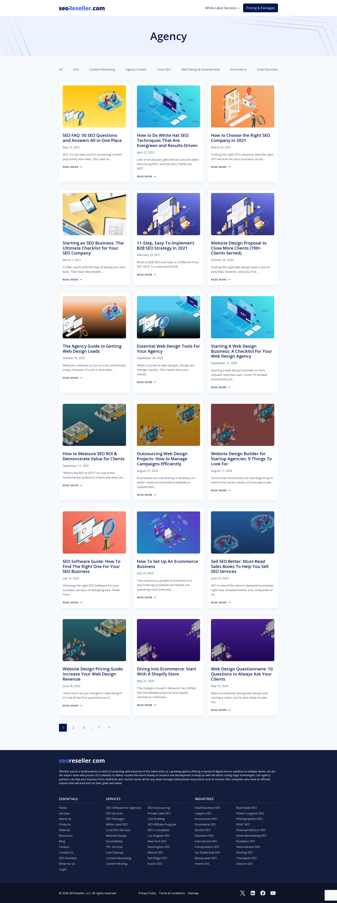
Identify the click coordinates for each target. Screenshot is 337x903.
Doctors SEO (244, 864)
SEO (76, 69)
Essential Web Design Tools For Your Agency (168, 348)
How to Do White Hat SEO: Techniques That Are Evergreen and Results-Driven (167, 140)
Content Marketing (102, 69)
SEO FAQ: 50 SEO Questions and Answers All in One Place (92, 137)
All (61, 69)
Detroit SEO (155, 852)
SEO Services (114, 813)
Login (63, 869)
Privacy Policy (147, 893)
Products (65, 824)
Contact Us (66, 852)
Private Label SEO (159, 813)
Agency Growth (136, 69)
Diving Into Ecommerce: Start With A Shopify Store (166, 671)
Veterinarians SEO (248, 847)
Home (63, 808)
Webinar (64, 830)
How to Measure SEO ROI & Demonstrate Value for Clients (94, 456)
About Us (65, 819)
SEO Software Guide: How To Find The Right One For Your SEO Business (91, 566)
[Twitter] (243, 893)
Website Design (116, 836)
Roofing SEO (244, 852)
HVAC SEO (243, 824)
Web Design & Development (200, 69)
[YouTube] (273, 893)
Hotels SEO (202, 864)
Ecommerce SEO (205, 824)
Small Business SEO (207, 808)
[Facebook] (263, 893)
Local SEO (164, 69)
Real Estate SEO (246, 808)
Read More (72, 167)
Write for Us (67, 864)
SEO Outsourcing (159, 808)
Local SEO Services (118, 830)
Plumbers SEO (245, 841)
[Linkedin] (253, 893)
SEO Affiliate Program (162, 824)
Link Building (156, 819)
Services (64, 813)
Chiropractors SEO (207, 847)
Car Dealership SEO (207, 852)
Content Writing (116, 864)
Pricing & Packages (260, 8)
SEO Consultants (159, 830)
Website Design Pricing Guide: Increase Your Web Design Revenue (93, 674)
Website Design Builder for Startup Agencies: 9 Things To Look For (241, 459)
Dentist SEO (202, 830)
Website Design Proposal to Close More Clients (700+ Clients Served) (239, 248)
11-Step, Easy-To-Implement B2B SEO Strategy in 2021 (165, 245)
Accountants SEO (206, 819)
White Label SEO (117, 824)
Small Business (267, 69)
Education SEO (204, 836)
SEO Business (68, 858)
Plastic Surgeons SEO (250, 813)
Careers (64, 847)
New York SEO (157, 841)
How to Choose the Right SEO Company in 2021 (240, 137)
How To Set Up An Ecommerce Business (167, 563)
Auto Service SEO (206, 841)
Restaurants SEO (206, 858)
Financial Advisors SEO (251, 830)
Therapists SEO (246, 858)
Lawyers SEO (203, 813)
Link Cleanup (114, 852)
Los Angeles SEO (159, 836)
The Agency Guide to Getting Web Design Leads (92, 348)
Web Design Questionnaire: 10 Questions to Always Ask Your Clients (242, 674)
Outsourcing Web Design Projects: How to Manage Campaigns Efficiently (162, 459)
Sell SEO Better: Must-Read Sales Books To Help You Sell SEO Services (240, 566)
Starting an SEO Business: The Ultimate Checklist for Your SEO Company (93, 248)
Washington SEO (159, 847)
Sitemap (193, 893)
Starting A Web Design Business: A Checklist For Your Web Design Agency (241, 351)
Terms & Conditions (172, 893)
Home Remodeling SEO (251, 836)
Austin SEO (155, 864)
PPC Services (114, 847)
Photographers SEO (249, 819)
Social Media (114, 841)
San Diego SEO (157, 858)
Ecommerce (238, 69)
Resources (66, 836)
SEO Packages (115, 819)
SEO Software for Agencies (123, 808)
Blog (62, 841)
